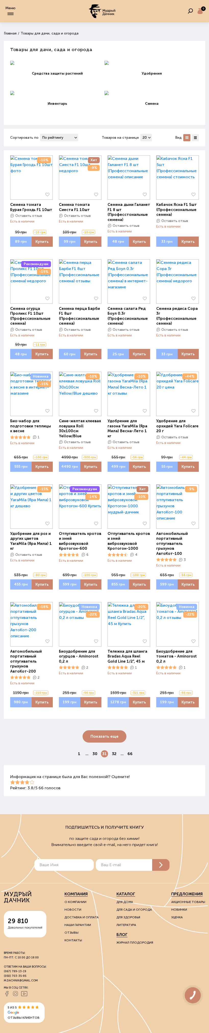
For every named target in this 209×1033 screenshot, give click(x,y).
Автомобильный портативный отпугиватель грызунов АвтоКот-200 (26, 661)
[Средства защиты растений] (57, 63)
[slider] (20, 437)
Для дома (124, 902)
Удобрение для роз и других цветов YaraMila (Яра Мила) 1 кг (31, 541)
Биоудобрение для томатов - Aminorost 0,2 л (176, 656)
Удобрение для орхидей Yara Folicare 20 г (177, 426)
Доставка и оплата (81, 917)
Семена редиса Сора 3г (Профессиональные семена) (177, 316)
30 (95, 753)
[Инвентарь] (57, 93)
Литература (126, 925)
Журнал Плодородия (134, 942)
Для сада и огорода (134, 909)
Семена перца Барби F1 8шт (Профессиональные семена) (79, 316)
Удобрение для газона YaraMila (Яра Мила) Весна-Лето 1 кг (127, 428)
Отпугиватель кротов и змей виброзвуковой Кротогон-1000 (129, 541)
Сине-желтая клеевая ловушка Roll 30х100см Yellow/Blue (80, 428)
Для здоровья (128, 917)
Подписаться (160, 865)
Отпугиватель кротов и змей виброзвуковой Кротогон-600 (80, 541)
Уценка (177, 917)
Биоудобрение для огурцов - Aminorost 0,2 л (78, 656)
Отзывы (71, 932)
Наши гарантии (77, 925)
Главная (10, 33)
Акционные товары (188, 902)
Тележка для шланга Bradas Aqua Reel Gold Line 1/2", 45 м (127, 656)
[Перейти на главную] (102, 11)
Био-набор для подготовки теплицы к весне (30, 426)
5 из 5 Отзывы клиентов (24, 1012)
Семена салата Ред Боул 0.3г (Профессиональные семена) (128, 316)
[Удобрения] (151, 63)
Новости (72, 909)
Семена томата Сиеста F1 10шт (74, 207)
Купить (42, 241)
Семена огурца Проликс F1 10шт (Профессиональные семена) (30, 316)
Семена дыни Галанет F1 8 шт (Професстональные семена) (129, 212)
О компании (75, 902)
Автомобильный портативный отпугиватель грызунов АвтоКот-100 (172, 543)
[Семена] (151, 93)
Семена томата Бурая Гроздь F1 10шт (31, 207)
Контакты (73, 940)
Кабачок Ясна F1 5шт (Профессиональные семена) (176, 209)
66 (130, 753)
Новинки (179, 909)
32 (114, 753)
